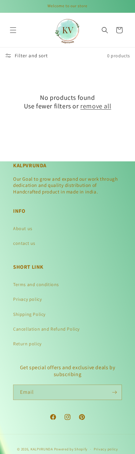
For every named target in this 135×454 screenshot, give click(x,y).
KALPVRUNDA (41, 449)
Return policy (27, 344)
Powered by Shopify (71, 449)
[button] (13, 30)
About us (22, 228)
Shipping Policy (29, 314)
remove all (95, 106)
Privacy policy (27, 299)
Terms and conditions (36, 284)
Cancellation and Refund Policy (46, 329)
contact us (24, 243)
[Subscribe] (114, 392)
